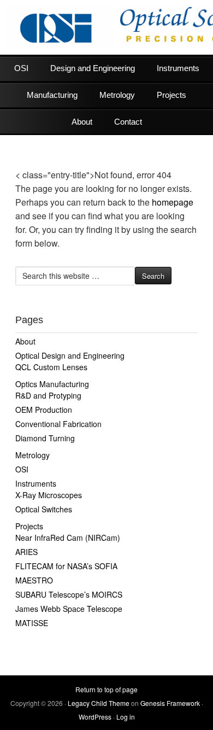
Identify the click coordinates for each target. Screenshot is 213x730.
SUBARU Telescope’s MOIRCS (68, 594)
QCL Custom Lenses (51, 366)
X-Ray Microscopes (48, 494)
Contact (128, 121)
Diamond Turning (45, 438)
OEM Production (43, 409)
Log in (125, 716)
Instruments (178, 68)
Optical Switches (43, 509)
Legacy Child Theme (98, 703)
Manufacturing (52, 95)
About (82, 121)
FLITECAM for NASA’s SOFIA (66, 565)
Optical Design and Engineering (70, 355)
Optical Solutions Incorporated (106, 27)
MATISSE (31, 622)
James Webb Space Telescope (68, 608)
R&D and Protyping (48, 395)
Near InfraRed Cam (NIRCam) (67, 537)
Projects (171, 95)
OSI (21, 68)
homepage (172, 202)
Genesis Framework (170, 703)
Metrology (117, 95)
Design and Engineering (92, 68)
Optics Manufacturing (52, 383)
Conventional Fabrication (58, 423)
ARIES (26, 551)
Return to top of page (106, 689)
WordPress (95, 716)
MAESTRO (34, 580)
